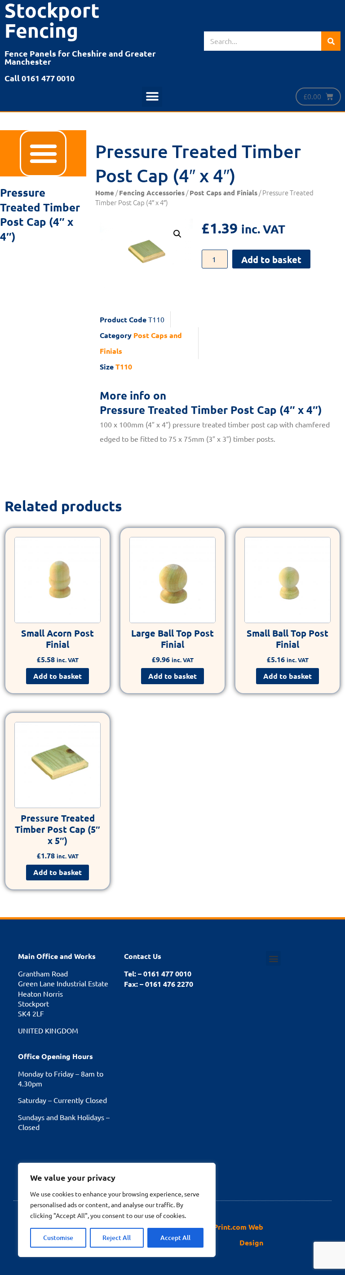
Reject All (116, 1237)
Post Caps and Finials (223, 192)
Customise (58, 1237)
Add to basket (271, 259)
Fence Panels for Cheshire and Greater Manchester (80, 57)
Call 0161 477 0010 (39, 78)
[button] (152, 97)
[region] (117, 1210)
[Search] (331, 41)
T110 (123, 366)
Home (104, 192)
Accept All (175, 1237)
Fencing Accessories (152, 192)
